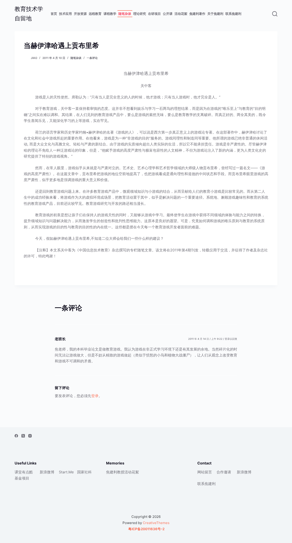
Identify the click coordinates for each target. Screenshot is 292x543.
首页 (54, 14)
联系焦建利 (233, 14)
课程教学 (110, 14)
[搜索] (274, 13)
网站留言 (204, 472)
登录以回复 (231, 338)
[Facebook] (16, 436)
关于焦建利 (215, 14)
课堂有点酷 (24, 472)
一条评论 (92, 58)
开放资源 (80, 14)
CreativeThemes (156, 523)
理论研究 (139, 14)
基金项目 (22, 478)
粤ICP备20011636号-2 (146, 529)
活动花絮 (181, 14)
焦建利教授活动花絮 (122, 472)
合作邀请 (223, 472)
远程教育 (95, 14)
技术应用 (65, 14)
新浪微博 (47, 472)
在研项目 (154, 14)
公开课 (167, 14)
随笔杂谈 (124, 14)
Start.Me (66, 472)
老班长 (60, 339)
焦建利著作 (197, 14)
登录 (95, 395)
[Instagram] (30, 436)
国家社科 (84, 472)
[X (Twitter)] (23, 436)
